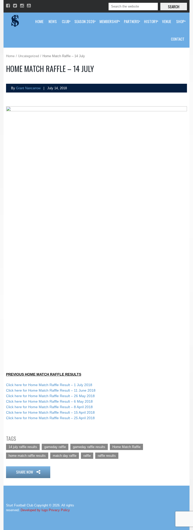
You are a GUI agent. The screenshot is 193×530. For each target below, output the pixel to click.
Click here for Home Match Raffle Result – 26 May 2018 (50, 396)
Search (173, 6)
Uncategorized (28, 56)
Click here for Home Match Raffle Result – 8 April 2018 (49, 407)
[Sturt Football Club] (14, 21)
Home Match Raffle (126, 447)
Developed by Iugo (34, 510)
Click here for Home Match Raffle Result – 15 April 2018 (50, 412)
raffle (87, 456)
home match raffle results (27, 456)
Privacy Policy (59, 510)
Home (10, 56)
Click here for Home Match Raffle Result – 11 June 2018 (50, 390)
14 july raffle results (23, 447)
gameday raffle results (89, 447)
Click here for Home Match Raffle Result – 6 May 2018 (49, 401)
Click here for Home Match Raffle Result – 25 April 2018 (50, 418)
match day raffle (64, 456)
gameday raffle (55, 447)
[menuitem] (39, 21)
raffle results (107, 456)
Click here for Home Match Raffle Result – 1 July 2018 (49, 385)
